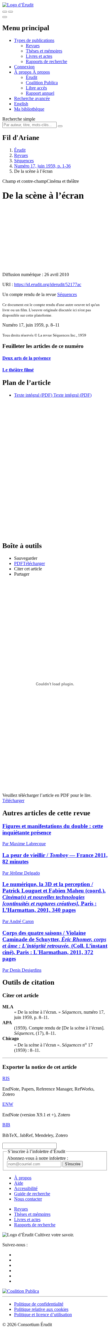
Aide (18, 1183)
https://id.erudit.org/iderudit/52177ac (47, 284)
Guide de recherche (32, 1193)
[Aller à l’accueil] (17, 4)
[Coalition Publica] (20, 1291)
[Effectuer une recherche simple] (4, 12)
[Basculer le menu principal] (4, 17)
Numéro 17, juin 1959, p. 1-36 (42, 165)
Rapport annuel (40, 93)
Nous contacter (28, 1198)
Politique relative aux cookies (41, 1309)
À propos (41, 72)
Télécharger (13, 800)
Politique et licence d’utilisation (43, 1314)
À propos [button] (23, 72)
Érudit (31, 77)
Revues (33, 45)
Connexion (24, 66)
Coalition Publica (42, 82)
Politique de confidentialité (38, 1303)
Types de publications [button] (34, 40)
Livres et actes (39, 56)
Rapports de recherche (46, 61)
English (21, 103)
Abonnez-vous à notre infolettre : (37, 1158)
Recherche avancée (32, 98)
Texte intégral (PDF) (33, 395)
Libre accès (36, 87)
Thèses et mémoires (44, 50)
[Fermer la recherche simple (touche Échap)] (10, 12)
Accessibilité (26, 1188)
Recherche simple (18, 118)
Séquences (24, 160)
